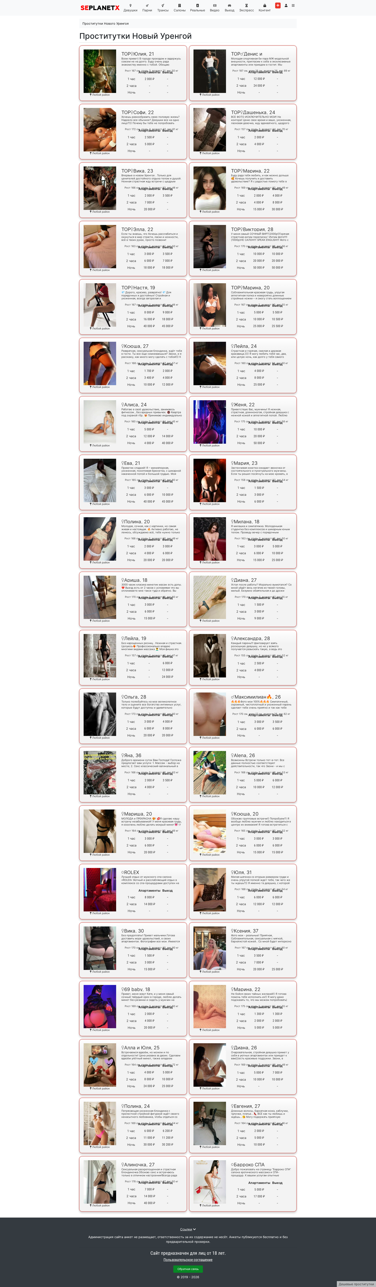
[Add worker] (278, 5)
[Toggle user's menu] (286, 5)
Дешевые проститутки (356, 1284)
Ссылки (186, 1229)
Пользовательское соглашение (188, 1260)
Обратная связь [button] (188, 1269)
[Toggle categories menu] (293, 5)
